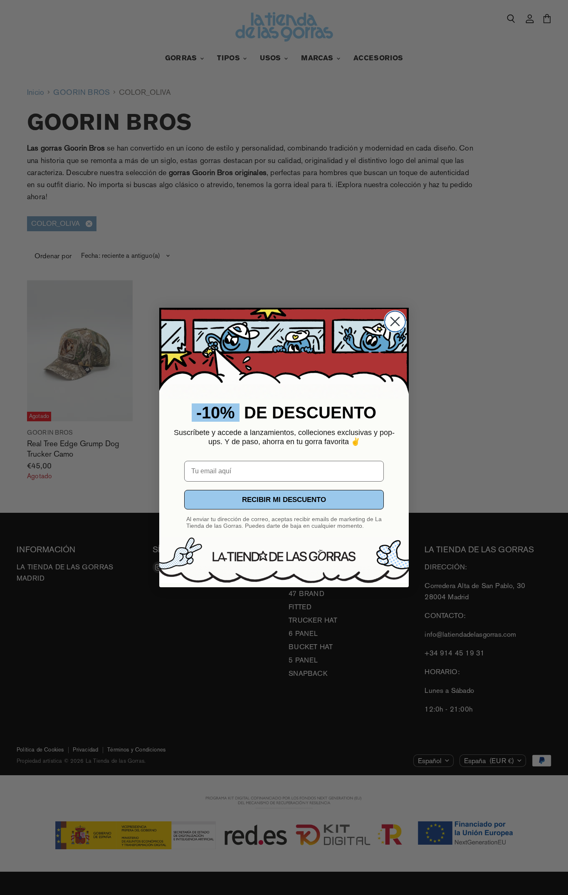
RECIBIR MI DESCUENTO (284, 500)
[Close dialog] (395, 321)
